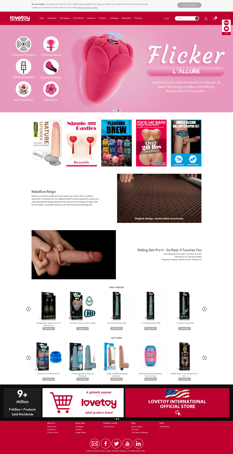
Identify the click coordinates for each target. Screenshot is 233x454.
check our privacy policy (87, 7)
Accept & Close (189, 5)
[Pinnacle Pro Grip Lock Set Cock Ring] (82, 306)
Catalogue (114, 18)
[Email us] (95, 448)
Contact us (51, 429)
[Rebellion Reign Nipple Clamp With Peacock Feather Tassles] (48, 306)
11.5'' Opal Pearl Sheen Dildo (150, 323)
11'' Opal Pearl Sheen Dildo (184, 323)
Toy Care (134, 429)
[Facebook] (105, 448)
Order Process (109, 427)
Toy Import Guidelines (139, 432)
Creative (78, 429)
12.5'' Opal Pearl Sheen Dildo (116, 323)
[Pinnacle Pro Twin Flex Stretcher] (48, 356)
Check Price (48, 328)
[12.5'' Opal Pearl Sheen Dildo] (116, 306)
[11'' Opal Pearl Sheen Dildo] (184, 306)
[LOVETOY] (226, 22)
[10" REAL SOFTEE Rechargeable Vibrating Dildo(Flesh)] (116, 356)
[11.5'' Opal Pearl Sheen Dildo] (150, 306)
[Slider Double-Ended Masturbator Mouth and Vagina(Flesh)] (150, 356)
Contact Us (91, 18)
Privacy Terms (52, 432)
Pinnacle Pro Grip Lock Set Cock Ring (83, 323)
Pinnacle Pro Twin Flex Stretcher (48, 374)
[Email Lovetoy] (226, 28)
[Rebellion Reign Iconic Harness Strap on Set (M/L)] (184, 356)
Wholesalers (126, 18)
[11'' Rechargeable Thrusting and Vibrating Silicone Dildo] (82, 356)
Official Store (164, 427)
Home (42, 18)
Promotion (138, 18)
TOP (226, 33)
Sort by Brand (78, 18)
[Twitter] (116, 448)
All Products (51, 18)
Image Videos (80, 432)
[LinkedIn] (138, 448)
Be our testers (136, 427)
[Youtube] (127, 448)
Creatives (103, 18)
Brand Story (51, 427)
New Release (65, 18)
